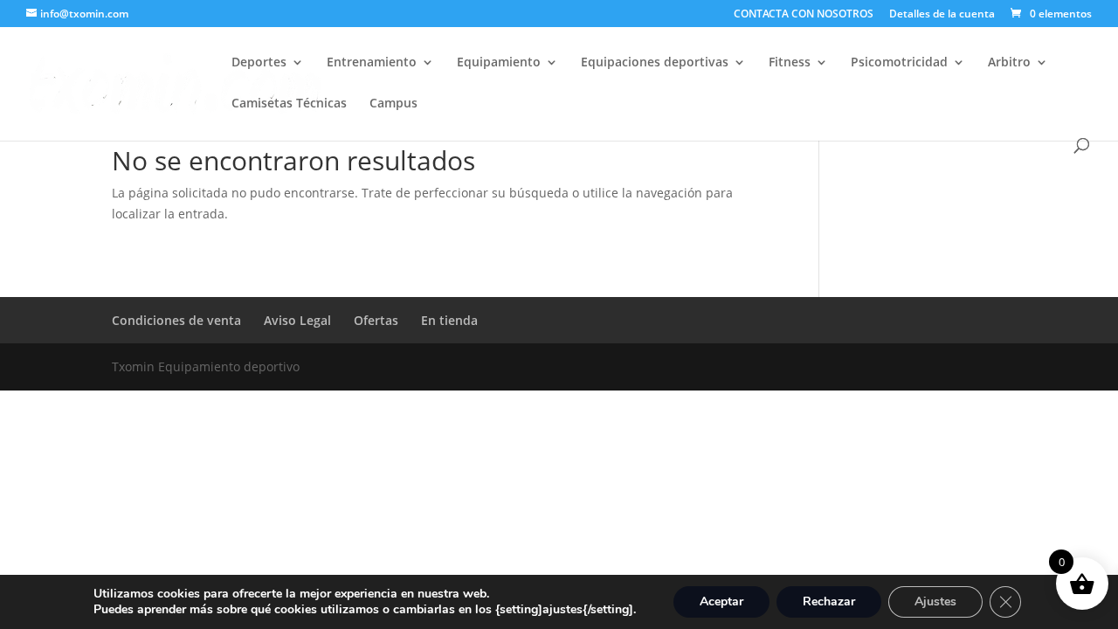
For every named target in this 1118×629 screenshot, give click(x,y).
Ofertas (376, 320)
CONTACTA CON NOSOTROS (803, 15)
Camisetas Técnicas (289, 104)
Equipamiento (499, 63)
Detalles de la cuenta (942, 15)
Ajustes (935, 601)
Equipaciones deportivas (654, 63)
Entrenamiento (372, 63)
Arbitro (1009, 63)
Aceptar (721, 601)
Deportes (258, 63)
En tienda (449, 320)
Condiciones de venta (176, 320)
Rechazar (829, 601)
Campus (393, 104)
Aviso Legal (297, 320)
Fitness (790, 63)
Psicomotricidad (899, 63)
